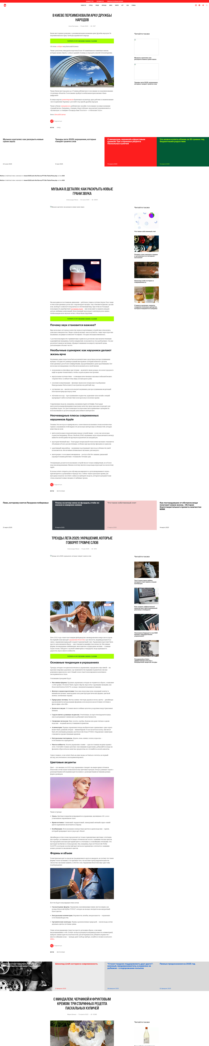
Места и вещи (61, 491)
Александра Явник (72, 200)
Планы (134, 5)
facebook (88, 41)
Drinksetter (89, 1)
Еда (127, 5)
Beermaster (100, 1)
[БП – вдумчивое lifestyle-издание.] (12, 5)
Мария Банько (71, 1014)
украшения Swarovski (77, 640)
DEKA (52, 939)
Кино (110, 5)
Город (90, 5)
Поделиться (58, 121)
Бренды (104, 5)
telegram (94, 41)
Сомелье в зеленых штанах (115, 1)
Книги (117, 5)
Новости (83, 5)
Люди (97, 5)
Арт (122, 5)
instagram (82, 41)
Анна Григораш (73, 26)
